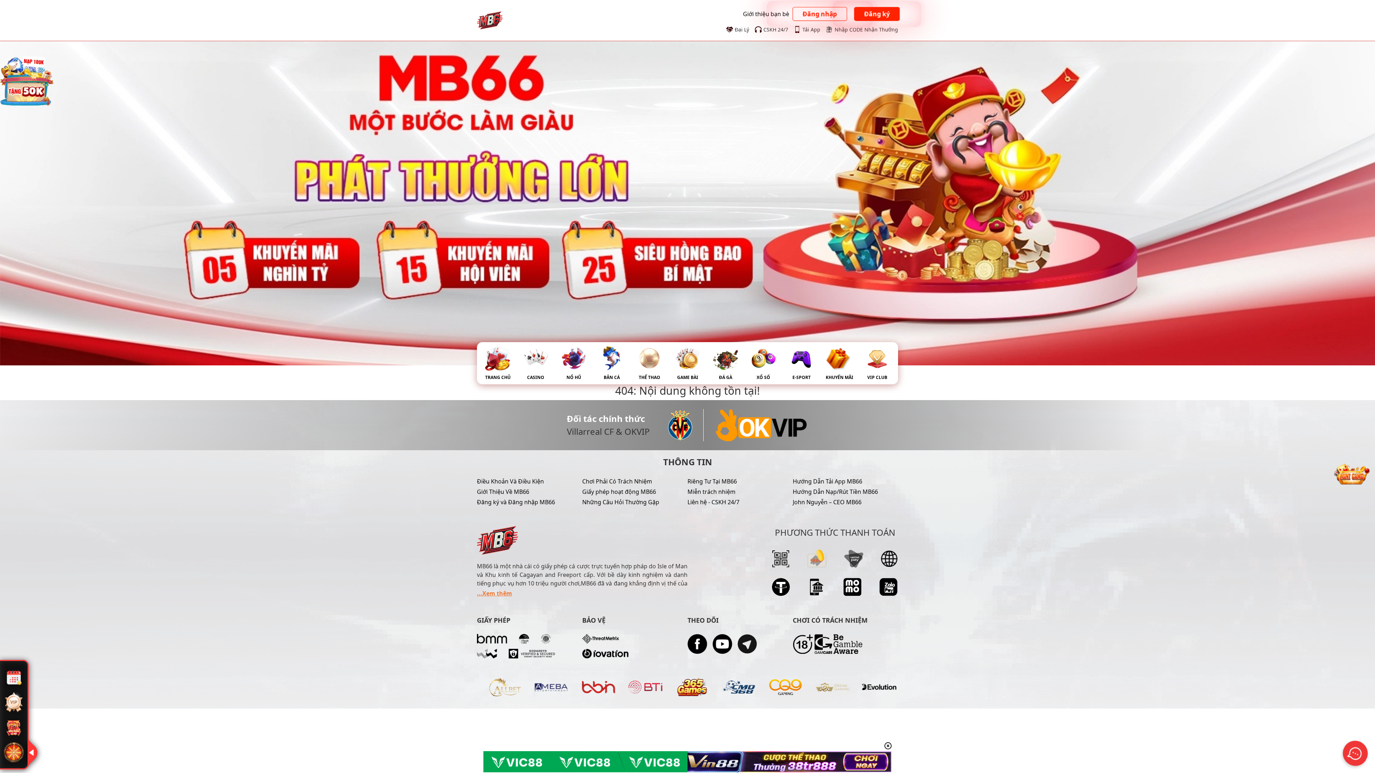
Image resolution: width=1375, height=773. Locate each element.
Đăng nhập (820, 14)
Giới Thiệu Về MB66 (503, 492)
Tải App (811, 29)
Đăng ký (877, 14)
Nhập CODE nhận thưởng (866, 29)
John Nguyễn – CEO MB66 (827, 502)
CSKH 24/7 (775, 29)
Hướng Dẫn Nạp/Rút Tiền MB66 (835, 492)
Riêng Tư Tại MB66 (712, 481)
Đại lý (742, 29)
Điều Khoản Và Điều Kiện (510, 481)
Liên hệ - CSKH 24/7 (713, 502)
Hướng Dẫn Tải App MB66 (827, 481)
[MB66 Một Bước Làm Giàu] (490, 20)
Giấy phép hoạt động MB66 (619, 492)
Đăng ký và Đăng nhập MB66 (516, 502)
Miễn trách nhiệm (711, 492)
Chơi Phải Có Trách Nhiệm (617, 481)
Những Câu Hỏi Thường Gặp (620, 502)
